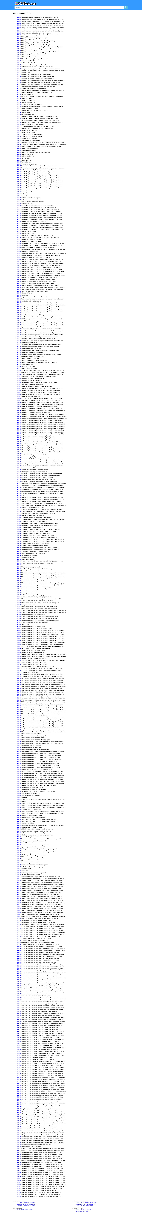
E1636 (19, 867)
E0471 (19, 309)
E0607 (19, 368)
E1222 (19, 736)
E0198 (19, 118)
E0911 (19, 539)
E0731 (19, 464)
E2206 (19, 936)
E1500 (19, 823)
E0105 (19, 19)
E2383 (19, 1081)
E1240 (19, 771)
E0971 (19, 596)
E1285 (19, 781)
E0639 (19, 404)
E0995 (19, 626)
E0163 (19, 74)
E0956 (19, 575)
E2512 (19, 1125)
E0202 (19, 124)
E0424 (19, 259)
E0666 (19, 428)
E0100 (19, 17)
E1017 (19, 654)
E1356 (19, 803)
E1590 (19, 843)
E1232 (19, 755)
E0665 (19, 426)
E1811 (19, 892)
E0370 (19, 251)
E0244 (19, 160)
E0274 (19, 196)
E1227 (19, 745)
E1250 (19, 773)
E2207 (19, 938)
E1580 (19, 841)
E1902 (19, 916)
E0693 (19, 450)
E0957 (19, 577)
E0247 (19, 166)
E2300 (19, 994)
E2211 (19, 946)
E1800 (19, 880)
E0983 (19, 610)
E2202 (19, 928)
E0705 (19, 456)
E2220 (19, 964)
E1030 (19, 664)
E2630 (19, 1184)
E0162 (19, 72)
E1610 (19, 851)
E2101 (19, 922)
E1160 (19, 714)
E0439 (19, 273)
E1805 (19, 886)
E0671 (19, 436)
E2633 (19, 1190)
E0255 (19, 176)
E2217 (19, 958)
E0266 (19, 186)
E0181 (19, 90)
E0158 (19, 65)
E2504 (19, 1115)
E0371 (19, 253)
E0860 (19, 527)
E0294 (19, 213)
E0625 (19, 386)
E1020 (19, 658)
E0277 (19, 201)
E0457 (19, 293)
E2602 (19, 1131)
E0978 (19, 602)
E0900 (19, 535)
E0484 (19, 321)
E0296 (19, 217)
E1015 (19, 650)
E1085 (19, 688)
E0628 (19, 390)
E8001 (19, 1194)
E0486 (19, 325)
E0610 (19, 370)
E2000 (19, 918)
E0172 (19, 86)
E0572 (19, 344)
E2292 (19, 986)
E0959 (19, 581)
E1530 (19, 829)
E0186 (19, 98)
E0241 (19, 154)
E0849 (19, 519)
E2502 (19, 1113)
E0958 (19, 579)
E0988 (19, 618)
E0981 (19, 606)
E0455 (19, 291)
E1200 (19, 730)
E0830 (19, 515)
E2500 (19, 1111)
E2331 (19, 1025)
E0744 (19, 468)
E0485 (19, 323)
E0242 (19, 156)
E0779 (19, 497)
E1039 (19, 676)
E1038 (19, 674)
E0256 (19, 178)
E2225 (19, 972)
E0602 (19, 358)
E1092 (19, 700)
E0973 (19, 599)
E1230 (19, 751)
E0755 (19, 479)
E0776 (19, 495)
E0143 (19, 45)
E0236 (19, 148)
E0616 (19, 374)
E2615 (19, 1156)
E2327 (19, 1017)
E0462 (19, 301)
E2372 (19, 1065)
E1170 (19, 718)
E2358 (19, 1037)
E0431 (19, 265)
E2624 (19, 1172)
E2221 (19, 966)
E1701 (19, 876)
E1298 (19, 791)
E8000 (19, 1192)
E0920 (19, 543)
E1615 (19, 853)
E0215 (19, 132)
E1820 (19, 902)
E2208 (19, 940)
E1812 (19, 894)
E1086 (19, 690)
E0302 (19, 225)
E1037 (19, 672)
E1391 (19, 813)
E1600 (19, 849)
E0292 (19, 209)
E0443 (19, 281)
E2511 (19, 1123)
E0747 (19, 473)
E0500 (19, 328)
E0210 (19, 130)
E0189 (19, 104)
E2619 (19, 1162)
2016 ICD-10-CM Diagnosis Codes (84, 1202)
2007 (31, 1205)
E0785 (19, 509)
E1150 (19, 712)
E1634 (19, 863)
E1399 (19, 817)
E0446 (19, 287)
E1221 (19, 733)
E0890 (19, 533)
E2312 (19, 1001)
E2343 (19, 1033)
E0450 (19, 289)
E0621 (19, 384)
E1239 (19, 769)
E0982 (19, 608)
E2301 (19, 995)
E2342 (19, 1031)
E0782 (19, 503)
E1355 (19, 801)
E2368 (19, 1057)
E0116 (19, 31)
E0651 (19, 414)
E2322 (19, 1007)
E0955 (19, 573)
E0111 (19, 23)
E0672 (19, 438)
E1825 (19, 906)
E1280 (19, 779)
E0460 (19, 297)
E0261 (19, 182)
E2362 (19, 1045)
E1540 (19, 831)
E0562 (19, 338)
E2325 (19, 1013)
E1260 (19, 775)
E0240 (19, 152)
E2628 (19, 1180)
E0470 (19, 307)
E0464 (19, 305)
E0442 (19, 279)
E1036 (19, 670)
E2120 (19, 924)
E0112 (19, 25)
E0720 (19, 460)
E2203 (19, 930)
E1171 (19, 720)
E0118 (19, 35)
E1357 (19, 805)
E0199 (19, 120)
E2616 (19, 1158)
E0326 (19, 241)
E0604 (19, 362)
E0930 (19, 545)
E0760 (19, 481)
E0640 (19, 406)
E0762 (19, 485)
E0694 (19, 452)
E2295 (19, 992)
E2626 (19, 1176)
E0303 (19, 227)
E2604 (19, 1135)
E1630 (19, 859)
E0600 (19, 354)
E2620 (19, 1164)
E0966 (19, 587)
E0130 (19, 37)
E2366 (19, 1053)
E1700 (19, 874)
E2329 (19, 1021)
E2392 (19, 1099)
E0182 (19, 92)
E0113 (19, 27)
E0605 (19, 364)
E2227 (19, 976)
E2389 (19, 1093)
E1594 (19, 847)
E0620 (19, 382)
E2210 (19, 944)
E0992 (19, 622)
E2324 (19, 1011)
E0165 (19, 76)
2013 (31, 1202)
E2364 (19, 1049)
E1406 (19, 821)
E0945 (19, 559)
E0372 (19, 255)
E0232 (19, 144)
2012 (18, 1204)
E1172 (19, 722)
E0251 (19, 174)
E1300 (19, 793)
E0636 (19, 398)
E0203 (19, 126)
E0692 (19, 448)
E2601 (19, 1129)
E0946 (19, 561)
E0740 (19, 465)
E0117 (19, 33)
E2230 (19, 980)
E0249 (19, 170)
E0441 (19, 277)
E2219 (19, 962)
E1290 (19, 783)
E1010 (19, 644)
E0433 (19, 267)
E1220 (19, 732)
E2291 (19, 984)
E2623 (19, 1170)
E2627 (19, 1178)
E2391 (19, 1097)
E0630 (19, 394)
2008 (24, 1205)
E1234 (19, 759)
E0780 (19, 499)
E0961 (19, 585)
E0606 (19, 366)
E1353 (19, 797)
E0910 (19, 537)
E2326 (19, 1015)
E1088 (19, 694)
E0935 (19, 547)
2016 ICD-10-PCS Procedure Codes (84, 1205)
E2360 (19, 1041)
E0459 (19, 295)
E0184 (19, 94)
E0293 (19, 211)
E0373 (19, 257)
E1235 (19, 761)
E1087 (19, 692)
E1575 (19, 839)
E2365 (19, 1051)
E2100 (19, 920)
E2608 (19, 1142)
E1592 (19, 845)
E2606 (19, 1138)
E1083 (19, 684)
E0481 (19, 315)
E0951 (19, 569)
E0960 (19, 583)
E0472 (19, 311)
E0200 (19, 122)
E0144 (19, 47)
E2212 (19, 948)
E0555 (19, 333)
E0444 (19, 283)
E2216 (19, 956)
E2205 (19, 934)
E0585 (19, 352)
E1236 (19, 763)
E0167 (19, 78)
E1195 (19, 728)
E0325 (19, 239)
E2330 (19, 1023)
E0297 (19, 219)
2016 (77, 1209)
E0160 (19, 69)
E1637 (19, 868)
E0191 (19, 108)
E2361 (19, 1043)
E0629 (19, 392)
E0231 (19, 142)
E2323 (19, 1009)
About (18, 1209)
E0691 (19, 446)
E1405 (19, 819)
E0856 (19, 525)
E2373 (19, 1067)
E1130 (19, 708)
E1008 (19, 640)
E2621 (19, 1166)
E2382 (19, 1079)
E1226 (19, 743)
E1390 (19, 811)
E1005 (19, 634)
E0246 (19, 164)
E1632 (19, 861)
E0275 (19, 197)
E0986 (19, 616)
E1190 (19, 726)
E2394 (19, 1101)
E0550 (19, 331)
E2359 (19, 1039)
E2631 (19, 1186)
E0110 (19, 21)
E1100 (19, 704)
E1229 (19, 749)
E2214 (19, 952)
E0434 (19, 269)
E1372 (19, 809)
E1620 (19, 855)
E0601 (19, 356)
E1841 (19, 914)
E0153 (19, 55)
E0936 (19, 549)
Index (21, 1202)
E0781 (19, 501)
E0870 (19, 529)
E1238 (19, 767)
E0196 (19, 114)
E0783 (19, 505)
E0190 (19, 106)
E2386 (19, 1087)
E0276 (19, 200)
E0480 (19, 313)
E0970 (19, 595)
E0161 (19, 70)
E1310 (19, 795)
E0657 (19, 422)
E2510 (19, 1121)
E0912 (19, 541)
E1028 (19, 660)
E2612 (19, 1150)
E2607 (19, 1140)
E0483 (19, 319)
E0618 (19, 378)
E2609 (19, 1144)
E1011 (19, 646)
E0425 (19, 261)
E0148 (19, 51)
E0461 (19, 299)
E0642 (19, 410)
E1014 (19, 648)
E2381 (19, 1077)
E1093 (19, 702)
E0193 (19, 110)
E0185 (19, 96)
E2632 (19, 1188)
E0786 (19, 511)
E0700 (19, 454)
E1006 (19, 636)
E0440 (19, 275)
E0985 (19, 614)
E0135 (19, 39)
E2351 (19, 1035)
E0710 (19, 458)
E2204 (19, 932)
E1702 (19, 878)
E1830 (19, 908)
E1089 (19, 696)
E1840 (19, 912)
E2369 (19, 1059)
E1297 (19, 789)
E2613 (19, 1152)
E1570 (19, 837)
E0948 (19, 565)
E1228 (19, 747)
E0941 (19, 553)
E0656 (19, 420)
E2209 (19, 942)
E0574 (19, 346)
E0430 (19, 263)
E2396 (19, 1105)
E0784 (19, 507)
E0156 (19, 60)
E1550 (19, 833)
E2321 (19, 1005)
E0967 (19, 589)
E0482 (19, 317)
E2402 (19, 1109)
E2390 (19, 1095)
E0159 (19, 66)
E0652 (19, 416)
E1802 (19, 884)
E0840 (19, 517)
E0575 (19, 348)
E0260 (19, 180)
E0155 (19, 59)
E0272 (19, 192)
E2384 (19, 1083)
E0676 (19, 444)
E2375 (19, 1071)
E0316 (19, 237)
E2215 (19, 954)
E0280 (19, 203)
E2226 (19, 974)
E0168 (19, 80)
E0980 (19, 605)
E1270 (19, 777)
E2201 (19, 926)
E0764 (19, 487)
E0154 (19, 57)
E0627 (19, 388)
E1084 (19, 686)
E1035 (19, 668)
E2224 (19, 970)
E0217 (19, 134)
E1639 (19, 870)
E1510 (19, 825)
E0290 (19, 206)
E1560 (19, 835)
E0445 (19, 285)
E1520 (19, 827)
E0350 (19, 247)
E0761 (19, 483)
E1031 (19, 666)
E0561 (19, 337)
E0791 (19, 513)
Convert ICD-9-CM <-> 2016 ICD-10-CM (85, 1204)
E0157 (19, 63)
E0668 (19, 432)
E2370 (19, 1061)
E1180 (19, 724)
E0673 (19, 440)
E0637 (19, 400)
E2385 (19, 1085)
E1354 (19, 799)
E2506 (19, 1117)
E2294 (19, 990)
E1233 (19, 757)
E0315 (19, 235)
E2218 (19, 960)
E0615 (19, 372)
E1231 (19, 753)
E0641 (19, 408)
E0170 (19, 82)
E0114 (19, 29)
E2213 (19, 950)
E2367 (19, 1055)
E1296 (19, 787)
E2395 (19, 1103)
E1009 (19, 642)
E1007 (19, 638)
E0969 (19, 593)
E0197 (19, 116)
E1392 (19, 815)
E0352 (19, 249)
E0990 (19, 620)
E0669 (19, 434)
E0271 (19, 190)
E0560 (19, 334)
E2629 (19, 1182)
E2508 (19, 1119)
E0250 (19, 172)
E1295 (19, 785)
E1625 (19, 857)
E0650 (19, 412)
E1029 (19, 662)
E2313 (19, 1004)
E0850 (19, 521)
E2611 (19, 1148)
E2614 (19, 1154)
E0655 (19, 418)
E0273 (19, 194)
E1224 (19, 739)
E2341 (19, 1029)
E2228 (19, 978)
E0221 (19, 138)
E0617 (19, 376)
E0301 (19, 223)
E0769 (19, 491)
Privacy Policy (24, 1209)
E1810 (19, 890)
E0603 (19, 360)
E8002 (19, 1196)
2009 (18, 1205)
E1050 (19, 678)
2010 (30, 1204)
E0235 (19, 146)
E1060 (19, 680)
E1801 (19, 882)
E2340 (19, 1027)
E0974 (19, 600)
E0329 (19, 245)
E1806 (19, 888)
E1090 (19, 698)
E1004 (19, 632)
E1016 (19, 652)
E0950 (19, 567)
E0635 (19, 396)
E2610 (19, 1146)
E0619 (19, 380)
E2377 (19, 1075)
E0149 (19, 53)
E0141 (19, 43)
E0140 (19, 41)
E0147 (19, 49)
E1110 (19, 706)
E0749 (19, 477)
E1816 (19, 898)
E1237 (19, 765)
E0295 (19, 215)
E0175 (19, 88)
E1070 (19, 682)
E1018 (19, 656)
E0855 (19, 523)
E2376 (19, 1073)
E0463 (19, 303)
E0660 (19, 424)
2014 (24, 1202)
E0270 (19, 188)
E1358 (19, 807)
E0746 (19, 471)
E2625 (19, 1174)
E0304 (19, 229)
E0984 (19, 612)
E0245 (19, 162)
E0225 (19, 140)
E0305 (19, 231)
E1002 (19, 628)
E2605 (19, 1136)
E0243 (19, 158)
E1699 (19, 873)
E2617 (19, 1160)
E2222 (19, 968)
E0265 (19, 184)
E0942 (19, 555)
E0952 (19, 571)
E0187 (19, 100)
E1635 (19, 864)
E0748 (19, 475)
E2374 (19, 1069)
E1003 (19, 630)
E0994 (19, 624)
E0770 (19, 493)
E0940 (19, 551)
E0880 (19, 531)
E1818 (19, 900)
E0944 (19, 557)
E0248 (19, 168)
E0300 (19, 221)
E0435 (19, 271)
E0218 (19, 136)
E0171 (19, 84)
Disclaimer (30, 1209)
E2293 (19, 988)
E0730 (19, 462)
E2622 (19, 1168)
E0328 (19, 243)
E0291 (19, 207)
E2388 (19, 1091)
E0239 (19, 150)
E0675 (19, 442)
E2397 (19, 1107)
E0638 (19, 402)
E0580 (19, 350)
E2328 (19, 1019)
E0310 (19, 233)
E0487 (19, 327)
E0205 (19, 128)
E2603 (19, 1132)
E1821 (19, 904)
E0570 (19, 342)
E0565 (19, 340)
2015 (18, 1202)
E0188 (19, 102)
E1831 (19, 910)
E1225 (19, 741)
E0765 (19, 489)
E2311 (19, 1000)
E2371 (19, 1063)
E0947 (19, 563)
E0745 (19, 469)
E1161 (19, 716)
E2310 (19, 998)
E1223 (19, 737)
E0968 (19, 591)
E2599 (19, 1127)
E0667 (19, 430)
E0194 (19, 112)
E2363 (19, 1047)
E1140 (19, 710)
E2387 (19, 1089)
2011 (24, 1204)
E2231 (19, 982)
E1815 (19, 896)
